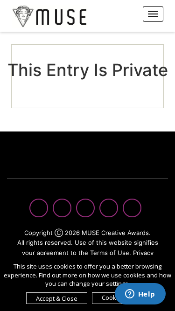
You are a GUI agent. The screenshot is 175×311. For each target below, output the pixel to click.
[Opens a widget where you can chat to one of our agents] (140, 294)
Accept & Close (56, 298)
